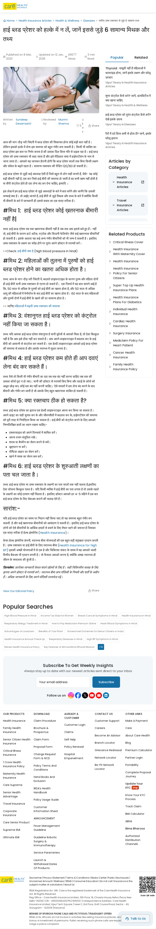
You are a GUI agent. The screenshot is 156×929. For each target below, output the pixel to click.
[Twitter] (85, 695)
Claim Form (41, 739)
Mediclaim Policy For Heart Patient (128, 342)
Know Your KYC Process (135, 797)
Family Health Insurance (12, 730)
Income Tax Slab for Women (57, 615)
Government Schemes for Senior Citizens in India (95, 631)
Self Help (70, 739)
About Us (69, 884)
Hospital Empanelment (73, 756)
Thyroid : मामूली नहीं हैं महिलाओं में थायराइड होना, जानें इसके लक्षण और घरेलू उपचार (128, 73)
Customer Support (107, 721)
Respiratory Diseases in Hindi (65, 639)
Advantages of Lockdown (19, 631)
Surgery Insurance (126, 333)
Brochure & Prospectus (41, 730)
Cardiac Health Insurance (124, 323)
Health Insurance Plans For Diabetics (127, 299)
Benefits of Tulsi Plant (51, 631)
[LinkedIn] (106, 695)
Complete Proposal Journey (138, 774)
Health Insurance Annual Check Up (24, 639)
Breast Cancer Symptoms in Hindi (97, 615)
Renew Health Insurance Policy (22, 647)
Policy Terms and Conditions (45, 768)
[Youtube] (92, 695)
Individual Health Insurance (125, 311)
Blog (128, 743)
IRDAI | (69, 881)
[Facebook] (78, 695)
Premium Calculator (138, 750)
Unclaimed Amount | (41, 881)
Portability (131, 765)
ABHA (128, 821)
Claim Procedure (45, 721)
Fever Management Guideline (47, 828)
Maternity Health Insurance (14, 776)
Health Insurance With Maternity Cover (129, 251)
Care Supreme (12, 785)
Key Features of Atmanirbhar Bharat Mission (69, 647)
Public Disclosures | (119, 877)
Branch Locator (105, 743)
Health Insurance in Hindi (136, 615)
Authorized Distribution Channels (132, 840)
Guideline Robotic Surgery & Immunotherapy (45, 841)
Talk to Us (138, 918)
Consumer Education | (86, 881)
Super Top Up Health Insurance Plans (128, 287)
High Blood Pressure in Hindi (20, 615)
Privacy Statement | (54, 877)
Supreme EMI (11, 830)
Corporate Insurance (10, 813)
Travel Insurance (14, 804)
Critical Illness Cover (128, 242)
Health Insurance (52, 533)
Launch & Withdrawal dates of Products (45, 864)
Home (11, 21)
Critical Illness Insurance (12, 753)
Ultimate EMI (11, 837)
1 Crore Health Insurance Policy (14, 764)
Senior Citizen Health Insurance (16, 741)
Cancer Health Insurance (124, 355)
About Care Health (137, 735)
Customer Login (74, 725)
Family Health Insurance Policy (125, 366)
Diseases (89, 21)
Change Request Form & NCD (45, 756)
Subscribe (106, 682)
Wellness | (59, 881)
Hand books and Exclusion (44, 779)
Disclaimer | (36, 877)
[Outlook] (99, 695)
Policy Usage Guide (46, 800)
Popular (117, 57)
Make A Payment (136, 721)
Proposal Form (43, 747)
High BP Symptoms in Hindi (102, 639)
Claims (68, 732)
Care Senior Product (16, 822)
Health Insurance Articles (35, 21)
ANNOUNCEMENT (44, 818)
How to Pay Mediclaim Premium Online (74, 623)
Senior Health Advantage (12, 794)
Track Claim (133, 806)
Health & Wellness (67, 21)
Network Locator (105, 758)
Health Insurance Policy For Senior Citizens (125, 273)
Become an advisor (107, 735)
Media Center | (99, 877)
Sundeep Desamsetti (23, 122)
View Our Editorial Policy (18, 591)
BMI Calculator (134, 814)
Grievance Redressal (108, 750)
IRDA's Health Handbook (42, 790)
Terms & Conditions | (78, 877)
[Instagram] (71, 695)
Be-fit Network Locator (104, 767)
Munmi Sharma (63, 122)
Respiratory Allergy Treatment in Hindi (26, 623)
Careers (100, 728)
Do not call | (106, 881)
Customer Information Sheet (46, 809)
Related (141, 57)
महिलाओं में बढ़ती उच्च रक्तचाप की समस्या (37, 306)
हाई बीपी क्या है (25, 251)
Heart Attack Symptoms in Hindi (118, 623)
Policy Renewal (74, 747)
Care (128, 728)
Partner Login (134, 758)
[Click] (142, 182)
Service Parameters (47, 852)
